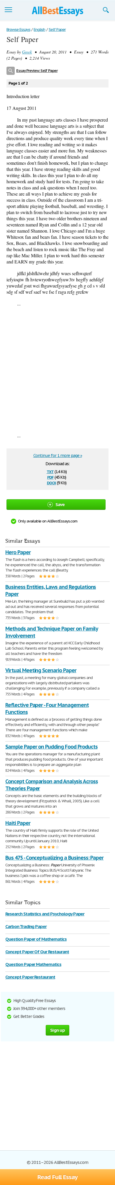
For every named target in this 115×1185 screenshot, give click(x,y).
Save (60, 504)
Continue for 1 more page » (57, 455)
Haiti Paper (17, 823)
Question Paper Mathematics (33, 964)
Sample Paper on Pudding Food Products (51, 746)
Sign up (57, 1030)
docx (51, 482)
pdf (50, 476)
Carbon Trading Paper (26, 926)
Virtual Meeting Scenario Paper (40, 670)
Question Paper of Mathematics (36, 939)
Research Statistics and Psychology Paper (44, 914)
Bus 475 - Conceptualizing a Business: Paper (54, 857)
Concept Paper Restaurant (30, 977)
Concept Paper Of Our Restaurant (37, 951)
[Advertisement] (57, 369)
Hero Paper (18, 552)
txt (50, 471)
